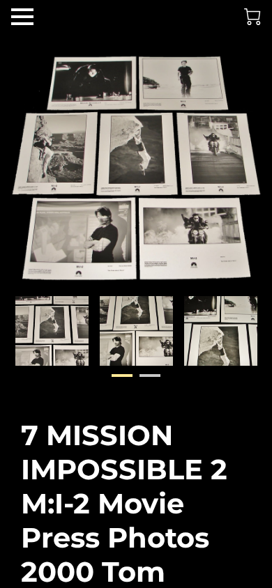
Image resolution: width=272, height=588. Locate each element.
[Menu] (22, 16)
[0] (252, 16)
